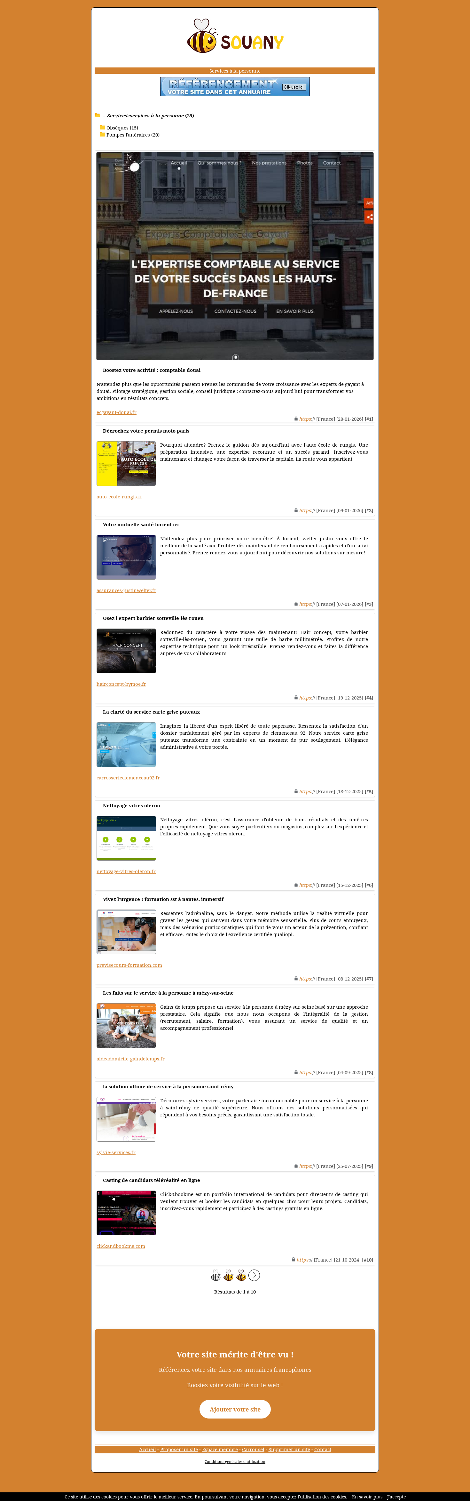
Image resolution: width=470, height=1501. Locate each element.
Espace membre (220, 1449)
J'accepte (396, 1497)
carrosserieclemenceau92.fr (128, 777)
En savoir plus (367, 1497)
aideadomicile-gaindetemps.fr (131, 1058)
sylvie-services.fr (116, 1152)
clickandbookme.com (121, 1246)
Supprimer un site (289, 1449)
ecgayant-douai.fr (117, 412)
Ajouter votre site (235, 1409)
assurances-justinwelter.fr (126, 590)
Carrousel (253, 1449)
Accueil (147, 1449)
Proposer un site (179, 1449)
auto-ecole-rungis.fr (119, 496)
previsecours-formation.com (129, 965)
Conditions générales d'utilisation (235, 1461)
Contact (322, 1449)
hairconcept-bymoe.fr (121, 684)
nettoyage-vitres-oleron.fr (126, 871)
